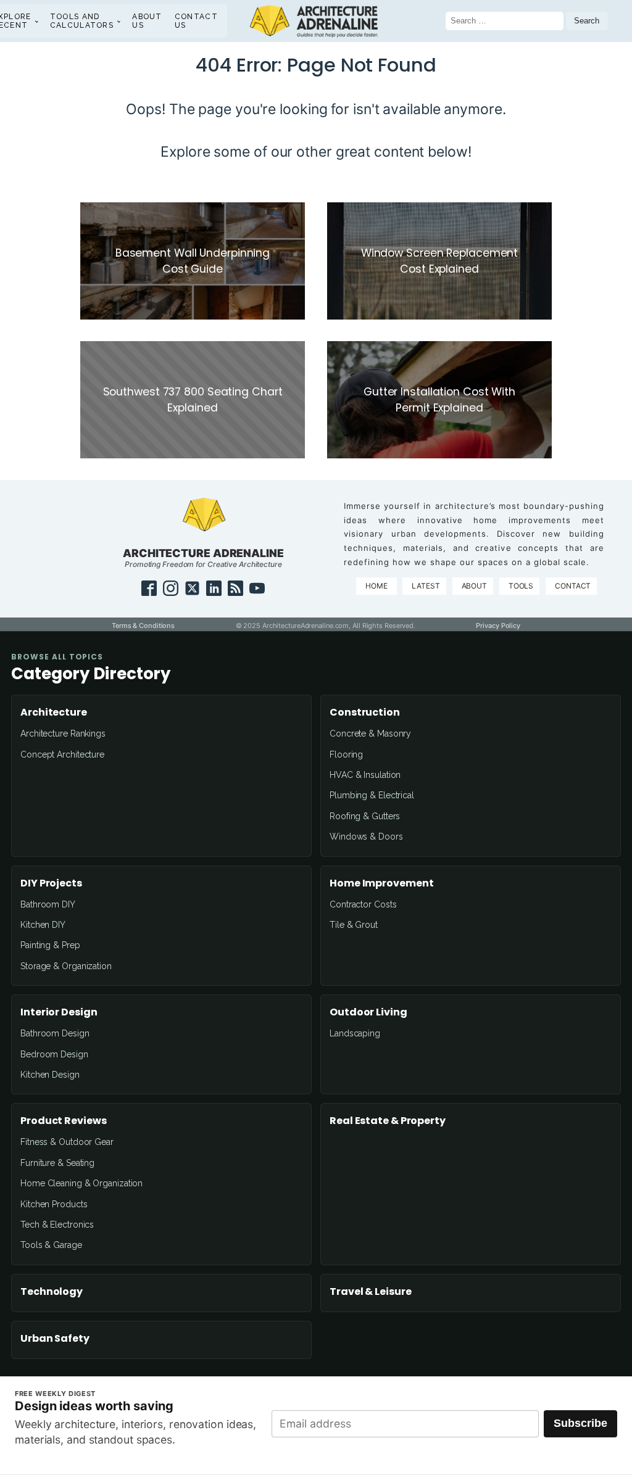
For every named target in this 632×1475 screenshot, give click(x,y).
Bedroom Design (54, 1054)
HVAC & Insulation (365, 775)
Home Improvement (381, 883)
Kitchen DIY (42, 925)
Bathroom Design (54, 1033)
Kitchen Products (53, 1204)
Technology (51, 1292)
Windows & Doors (366, 836)
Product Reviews (63, 1121)
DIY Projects (51, 883)
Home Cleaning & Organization (81, 1183)
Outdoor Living (368, 1012)
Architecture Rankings (63, 733)
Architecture (53, 712)
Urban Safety (54, 1338)
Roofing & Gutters (365, 816)
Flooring (346, 754)
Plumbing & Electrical (372, 795)
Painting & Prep (50, 945)
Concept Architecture (62, 754)
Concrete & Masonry (370, 733)
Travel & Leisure (370, 1292)
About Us (147, 21)
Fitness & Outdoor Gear (67, 1142)
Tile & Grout (354, 925)
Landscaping (355, 1033)
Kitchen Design (50, 1075)
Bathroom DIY (47, 904)
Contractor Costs (363, 904)
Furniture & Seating (57, 1163)
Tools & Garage (51, 1245)
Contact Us (196, 21)
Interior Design (59, 1012)
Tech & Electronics (57, 1224)
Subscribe (580, 1423)
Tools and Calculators (82, 21)
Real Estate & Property (388, 1121)
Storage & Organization (66, 966)
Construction (365, 712)
